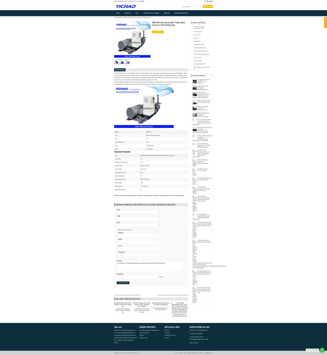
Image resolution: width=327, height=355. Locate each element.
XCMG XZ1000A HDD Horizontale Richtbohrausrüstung (203, 114)
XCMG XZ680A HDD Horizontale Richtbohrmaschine (202, 108)
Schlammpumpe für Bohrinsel (151, 195)
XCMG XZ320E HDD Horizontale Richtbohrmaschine (202, 87)
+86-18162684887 (119, 1)
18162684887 (141, 1)
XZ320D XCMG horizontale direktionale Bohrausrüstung (203, 188)
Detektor (141, 335)
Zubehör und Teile (144, 333)
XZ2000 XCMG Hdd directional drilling (202, 169)
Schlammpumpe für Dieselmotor (134, 195)
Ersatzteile (196, 61)
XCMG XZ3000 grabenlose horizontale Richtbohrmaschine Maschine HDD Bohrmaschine (202, 138)
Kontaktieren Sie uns (181, 13)
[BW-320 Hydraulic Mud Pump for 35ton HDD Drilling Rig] (160, 304)
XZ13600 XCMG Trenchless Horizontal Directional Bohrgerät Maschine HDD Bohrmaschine (201, 153)
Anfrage (158, 32)
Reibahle (196, 41)
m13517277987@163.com (130, 1)
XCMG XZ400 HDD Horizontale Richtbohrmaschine (202, 161)
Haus (118, 13)
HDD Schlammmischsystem (200, 54)
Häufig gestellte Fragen (151, 13)
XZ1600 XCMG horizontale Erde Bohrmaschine (204, 179)
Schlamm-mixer (143, 338)
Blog (137, 13)
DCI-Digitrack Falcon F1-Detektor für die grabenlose (204, 81)
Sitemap (167, 338)
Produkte (127, 13)
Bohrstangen (197, 31)
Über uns (167, 13)
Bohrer (195, 38)
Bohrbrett (196, 35)
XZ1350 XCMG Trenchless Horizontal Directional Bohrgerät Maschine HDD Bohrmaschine (202, 122)
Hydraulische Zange (199, 48)
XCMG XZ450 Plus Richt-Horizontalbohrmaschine (204, 101)
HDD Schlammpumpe (178, 195)
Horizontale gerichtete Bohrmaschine (199, 27)
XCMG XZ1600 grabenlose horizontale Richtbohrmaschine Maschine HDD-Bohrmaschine (202, 130)
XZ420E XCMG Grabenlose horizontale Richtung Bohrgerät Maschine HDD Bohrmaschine (201, 95)
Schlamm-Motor (119, 17)
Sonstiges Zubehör (198, 64)
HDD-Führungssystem (199, 51)
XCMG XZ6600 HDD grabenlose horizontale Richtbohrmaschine (203, 145)
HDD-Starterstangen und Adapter (202, 67)
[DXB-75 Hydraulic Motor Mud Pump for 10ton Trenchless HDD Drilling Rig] (141, 306)
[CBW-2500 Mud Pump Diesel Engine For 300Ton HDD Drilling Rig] (122, 306)
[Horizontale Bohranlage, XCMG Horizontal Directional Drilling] (126, 8)
